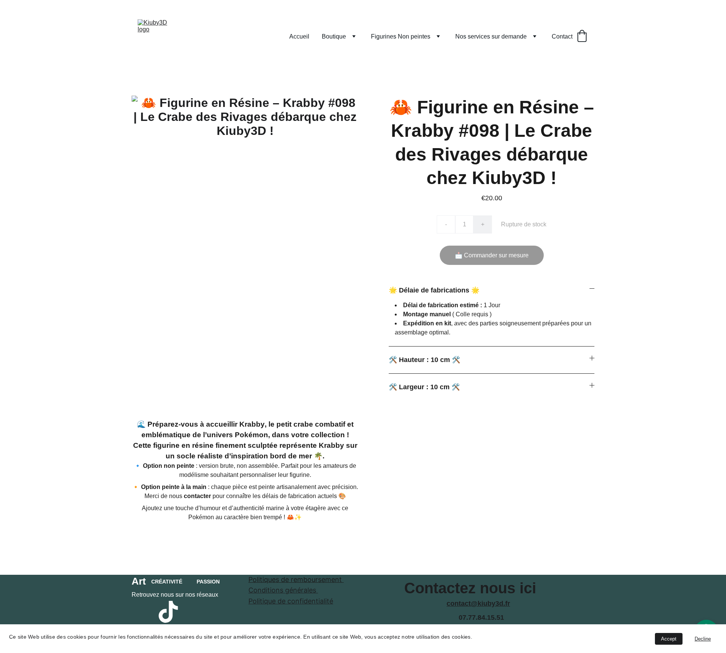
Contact (562, 36)
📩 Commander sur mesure (492, 255)
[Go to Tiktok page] (168, 612)
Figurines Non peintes (400, 36)
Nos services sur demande (491, 36)
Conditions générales (283, 590)
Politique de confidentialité (290, 601)
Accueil (299, 36)
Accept (668, 639)
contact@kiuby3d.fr (478, 603)
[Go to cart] (582, 36)
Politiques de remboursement (296, 579)
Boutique (334, 36)
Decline (703, 639)
